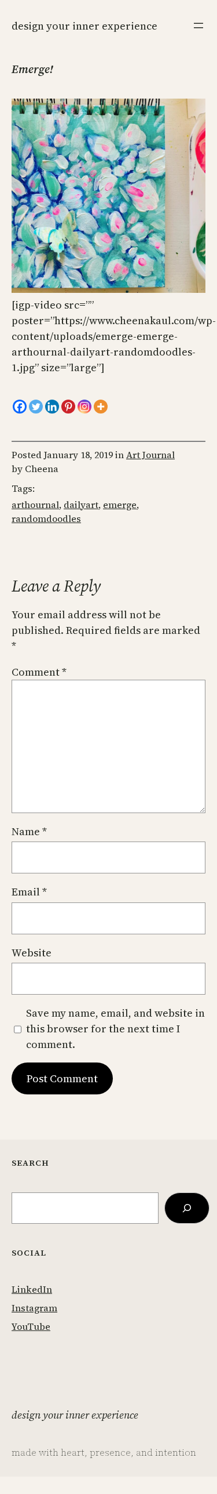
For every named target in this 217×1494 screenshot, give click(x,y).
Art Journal (150, 454)
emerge (120, 504)
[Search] (186, 1208)
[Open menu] (198, 25)
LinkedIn (32, 1289)
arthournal (35, 504)
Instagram (34, 1307)
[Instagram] (84, 407)
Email (29, 891)
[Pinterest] (68, 407)
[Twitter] (36, 407)
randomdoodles (46, 518)
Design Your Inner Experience (84, 26)
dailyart (81, 504)
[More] (101, 407)
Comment (39, 672)
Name (29, 831)
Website (32, 952)
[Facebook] (20, 407)
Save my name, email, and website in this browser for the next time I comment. (115, 1028)
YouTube (31, 1326)
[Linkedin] (52, 407)
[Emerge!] (108, 289)
